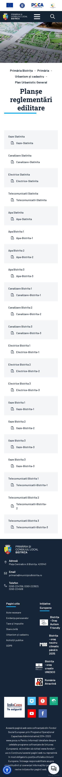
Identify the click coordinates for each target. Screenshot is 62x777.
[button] (7, 770)
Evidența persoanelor (17, 618)
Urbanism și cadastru (29, 76)
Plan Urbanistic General (31, 82)
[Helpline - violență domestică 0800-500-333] (54, 701)
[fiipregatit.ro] (43, 701)
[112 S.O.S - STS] (32, 701)
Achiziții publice (14, 640)
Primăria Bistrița (21, 70)
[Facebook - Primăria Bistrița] (43, 713)
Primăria (43, 70)
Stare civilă (12, 629)
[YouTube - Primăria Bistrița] (32, 713)
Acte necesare (13, 612)
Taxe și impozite (14, 623)
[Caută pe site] (52, 16)
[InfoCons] (14, 707)
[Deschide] (37, 16)
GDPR (9, 645)
